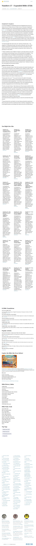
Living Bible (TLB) (17, 473)
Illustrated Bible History (6, 421)
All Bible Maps (4, 386)
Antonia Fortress (5, 402)
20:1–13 (24, 74)
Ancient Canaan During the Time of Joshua (9, 391)
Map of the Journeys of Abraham (7, 348)
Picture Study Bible (5, 422)
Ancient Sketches (5, 401)
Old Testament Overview (28, 521)
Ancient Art (4, 389)
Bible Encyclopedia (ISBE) (6, 410)
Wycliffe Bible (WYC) (29, 502)
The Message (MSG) (29, 491)
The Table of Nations (5, 344)
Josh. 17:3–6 (5, 41)
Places (21, 524)
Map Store (26, 536)
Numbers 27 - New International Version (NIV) (7, 269)
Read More (4, 150)
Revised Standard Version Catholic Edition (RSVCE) (28, 488)
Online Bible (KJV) (5, 408)
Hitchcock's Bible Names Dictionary (8, 418)
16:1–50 (13, 37)
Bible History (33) (6, 429)
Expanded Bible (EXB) (13, 8)
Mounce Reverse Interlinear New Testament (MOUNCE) (16, 478)
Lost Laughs (26, 533)
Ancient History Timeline (6, 394)
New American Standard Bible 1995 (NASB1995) (16, 489)
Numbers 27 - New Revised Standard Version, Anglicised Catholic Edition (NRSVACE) (29, 185)
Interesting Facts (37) (7, 433)
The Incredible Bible (5, 538)
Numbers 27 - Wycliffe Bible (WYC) (17, 130)
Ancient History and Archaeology (8, 393)
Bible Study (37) (6, 431)
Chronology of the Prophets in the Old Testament (10, 336)
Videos (3, 423)
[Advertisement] (18, 16)
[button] (31, 1)
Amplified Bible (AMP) (6, 322)
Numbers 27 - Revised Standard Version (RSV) (6, 183)
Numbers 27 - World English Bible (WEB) (28, 130)
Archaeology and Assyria (6, 404)
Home (8, 8)
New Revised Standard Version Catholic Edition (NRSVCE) (28, 467)
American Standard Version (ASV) (8, 318)
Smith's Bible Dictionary (6, 412)
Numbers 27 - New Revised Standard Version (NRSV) (18, 213)
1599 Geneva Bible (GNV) (6, 310)
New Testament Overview (28, 525)
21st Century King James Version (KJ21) (9, 314)
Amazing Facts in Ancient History (8, 387)
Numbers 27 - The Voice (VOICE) (6, 156)
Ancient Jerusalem (5, 525)
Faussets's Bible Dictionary (7, 415)
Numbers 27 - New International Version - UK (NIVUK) (29, 242)
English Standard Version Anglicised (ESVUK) (5, 495)
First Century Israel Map (6, 533)
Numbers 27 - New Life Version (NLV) (7, 241)
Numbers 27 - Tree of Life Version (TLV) (17, 157)
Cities (5, 536)
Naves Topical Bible (5, 411)
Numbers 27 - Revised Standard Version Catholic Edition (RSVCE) (29, 157)
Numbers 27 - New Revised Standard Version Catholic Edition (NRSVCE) (18, 184)
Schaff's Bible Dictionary (6, 419)
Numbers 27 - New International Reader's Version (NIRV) (18, 269)
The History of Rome (16, 526)
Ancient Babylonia (5, 390)
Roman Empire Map (16, 521)
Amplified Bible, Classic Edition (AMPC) (9, 326)
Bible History (8, 544)
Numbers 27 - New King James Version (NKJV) (18, 241)
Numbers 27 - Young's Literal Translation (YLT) (6, 130)
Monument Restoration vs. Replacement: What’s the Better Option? (14, 332)
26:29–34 (4, 29)
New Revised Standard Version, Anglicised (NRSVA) (27, 470)
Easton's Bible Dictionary (6, 414)
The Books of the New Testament (8, 340)
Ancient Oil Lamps (5, 398)
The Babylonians (16, 537)
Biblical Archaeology (5, 521)
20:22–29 (20, 71)
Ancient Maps (4, 397)
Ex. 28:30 (19, 94)
